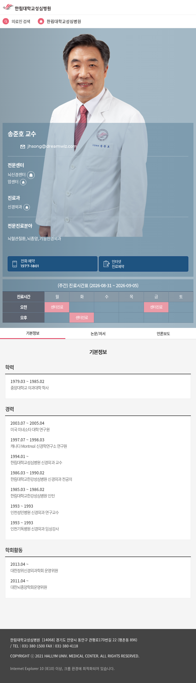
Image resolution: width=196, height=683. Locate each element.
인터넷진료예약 (118, 264)
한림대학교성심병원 (64, 21)
